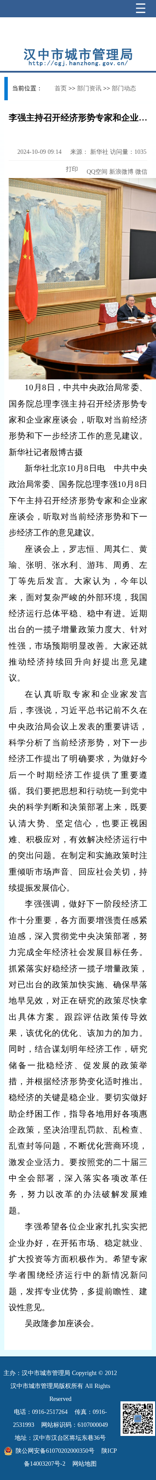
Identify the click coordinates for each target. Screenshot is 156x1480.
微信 (141, 172)
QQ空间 (97, 172)
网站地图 (84, 1464)
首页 (61, 88)
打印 (71, 169)
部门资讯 (89, 88)
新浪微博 (121, 172)
